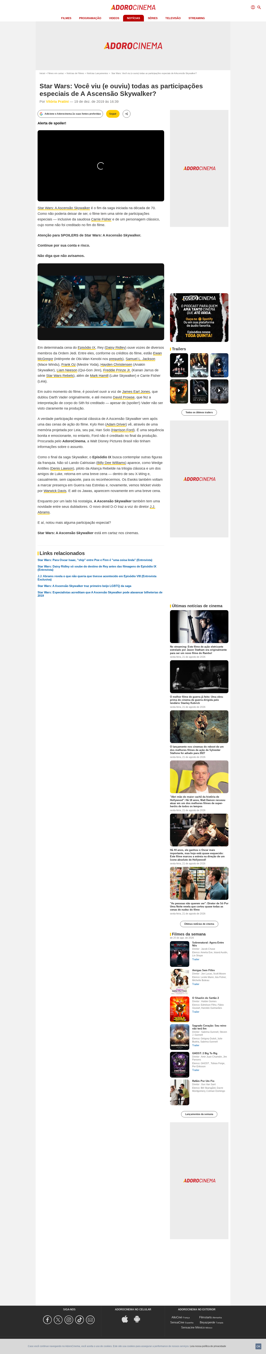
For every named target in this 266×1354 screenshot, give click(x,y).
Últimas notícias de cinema (199, 924)
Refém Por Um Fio (203, 1081)
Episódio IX (86, 348)
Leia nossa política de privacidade (208, 1346)
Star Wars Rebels (59, 376)
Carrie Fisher (101, 219)
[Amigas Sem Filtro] (179, 982)
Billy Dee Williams (111, 463)
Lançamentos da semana (199, 1114)
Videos (114, 18)
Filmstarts (205, 1317)
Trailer (195, 959)
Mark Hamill (99, 376)
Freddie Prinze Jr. (117, 370)
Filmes (66, 18)
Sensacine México (193, 1327)
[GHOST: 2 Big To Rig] (179, 1065)
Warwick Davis (55, 491)
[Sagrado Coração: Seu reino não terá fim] (179, 1037)
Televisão (173, 18)
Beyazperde (207, 1322)
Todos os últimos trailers (199, 412)
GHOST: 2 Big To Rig (204, 1053)
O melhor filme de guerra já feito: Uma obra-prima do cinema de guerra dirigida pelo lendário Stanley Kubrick (196, 699)
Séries (153, 18)
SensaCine (177, 1322)
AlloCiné (177, 1317)
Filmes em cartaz (56, 73)
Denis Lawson (62, 468)
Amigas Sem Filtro (203, 970)
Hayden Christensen (116, 364)
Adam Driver (116, 424)
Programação (90, 18)
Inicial (42, 73)
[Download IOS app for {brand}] (127, 1318)
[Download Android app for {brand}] (139, 1318)
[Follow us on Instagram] (69, 1319)
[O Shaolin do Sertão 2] (179, 1009)
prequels (115, 359)
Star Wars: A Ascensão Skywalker (64, 208)
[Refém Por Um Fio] (179, 1092)
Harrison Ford (123, 430)
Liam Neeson (67, 370)
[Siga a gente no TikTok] (80, 1319)
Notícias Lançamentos (97, 73)
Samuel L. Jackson (140, 359)
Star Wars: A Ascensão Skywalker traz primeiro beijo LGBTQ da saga (84, 586)
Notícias (133, 18)
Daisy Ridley (115, 348)
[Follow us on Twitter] (59, 1319)
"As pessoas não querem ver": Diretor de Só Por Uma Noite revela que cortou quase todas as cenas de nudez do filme (199, 906)
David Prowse (124, 397)
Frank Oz (68, 364)
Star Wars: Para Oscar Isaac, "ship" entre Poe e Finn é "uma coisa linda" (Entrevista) (95, 560)
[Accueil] (133, 7)
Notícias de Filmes (75, 73)
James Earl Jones (136, 392)
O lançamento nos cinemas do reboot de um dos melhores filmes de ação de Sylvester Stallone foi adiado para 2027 (197, 750)
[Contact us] (91, 1319)
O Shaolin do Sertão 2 (205, 997)
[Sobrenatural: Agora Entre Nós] (179, 954)
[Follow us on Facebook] (48, 1319)
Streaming (196, 18)
